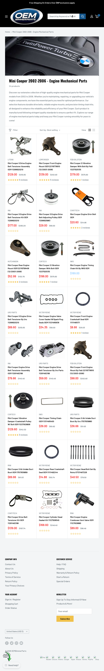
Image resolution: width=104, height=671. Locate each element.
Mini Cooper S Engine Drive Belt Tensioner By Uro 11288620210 (19, 319)
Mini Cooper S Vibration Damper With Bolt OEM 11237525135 (49, 268)
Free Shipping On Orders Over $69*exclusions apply (52, 3)
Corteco (43, 261)
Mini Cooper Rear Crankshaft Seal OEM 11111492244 (51, 470)
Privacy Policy (11, 572)
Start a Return (62, 577)
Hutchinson (13, 261)
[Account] (91, 16)
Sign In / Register (13, 599)
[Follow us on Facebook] (7, 643)
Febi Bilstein (76, 160)
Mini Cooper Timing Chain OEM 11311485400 (50, 419)
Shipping (60, 568)
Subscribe (65, 618)
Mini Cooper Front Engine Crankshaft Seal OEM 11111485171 (81, 319)
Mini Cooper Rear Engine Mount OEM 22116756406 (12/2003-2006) (18, 268)
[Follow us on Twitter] (11, 643)
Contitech (74, 210)
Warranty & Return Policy (67, 572)
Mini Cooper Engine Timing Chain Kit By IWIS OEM (82, 266)
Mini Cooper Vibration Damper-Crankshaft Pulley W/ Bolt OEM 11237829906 (19, 421)
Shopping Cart (11, 603)
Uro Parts (12, 312)
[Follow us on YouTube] (21, 643)
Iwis (40, 414)
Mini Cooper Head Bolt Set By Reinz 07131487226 (83, 470)
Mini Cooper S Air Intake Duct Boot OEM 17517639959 (20, 470)
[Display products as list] (94, 130)
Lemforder (44, 160)
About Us (9, 568)
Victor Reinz (44, 312)
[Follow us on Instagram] (16, 643)
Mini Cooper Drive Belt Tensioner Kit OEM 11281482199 (17, 520)
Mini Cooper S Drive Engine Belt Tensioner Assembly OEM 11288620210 (19, 166)
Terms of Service (13, 577)
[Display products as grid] (90, 130)
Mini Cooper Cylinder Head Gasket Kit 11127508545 (50, 518)
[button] (72, 16)
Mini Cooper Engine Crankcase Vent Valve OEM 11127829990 (81, 520)
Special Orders (63, 581)
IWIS (72, 261)
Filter (15, 130)
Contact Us (10, 564)
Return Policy (11, 581)
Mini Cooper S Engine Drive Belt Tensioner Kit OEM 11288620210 (19, 217)
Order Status (11, 608)
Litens (10, 160)
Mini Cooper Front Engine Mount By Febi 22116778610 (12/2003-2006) (82, 370)
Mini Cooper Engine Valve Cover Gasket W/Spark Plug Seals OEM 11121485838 (51, 319)
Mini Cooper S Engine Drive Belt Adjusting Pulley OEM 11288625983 (51, 217)
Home (7, 32)
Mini (9, 465)
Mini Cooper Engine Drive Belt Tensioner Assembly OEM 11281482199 (19, 370)
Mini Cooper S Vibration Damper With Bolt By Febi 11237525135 (81, 166)
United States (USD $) (14, 631)
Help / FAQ (61, 564)
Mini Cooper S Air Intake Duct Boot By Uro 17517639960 (83, 419)
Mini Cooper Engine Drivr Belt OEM (83, 215)
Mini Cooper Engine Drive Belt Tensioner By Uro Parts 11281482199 (51, 370)
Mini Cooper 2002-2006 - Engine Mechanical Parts (33, 32)
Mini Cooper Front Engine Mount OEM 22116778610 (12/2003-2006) (50, 166)
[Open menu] (6, 17)
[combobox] (63, 16)
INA (9, 210)
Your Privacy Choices (14, 585)
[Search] (82, 16)
